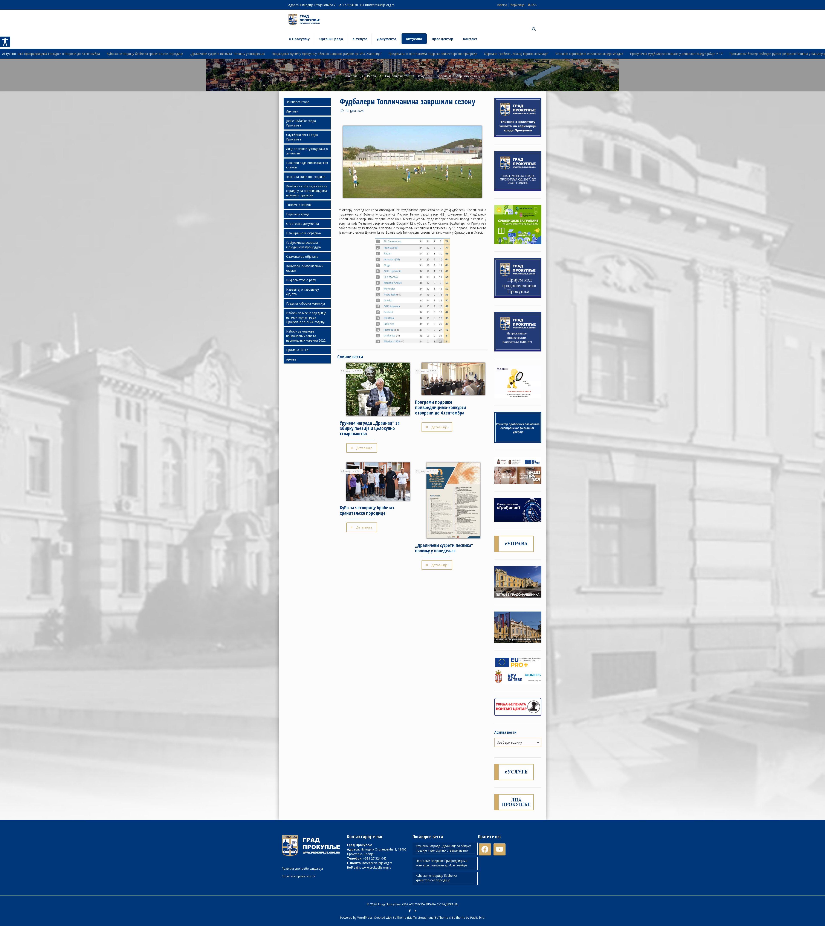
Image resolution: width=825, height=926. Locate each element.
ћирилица (517, 5)
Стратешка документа (302, 224)
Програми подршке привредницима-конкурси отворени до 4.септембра (440, 407)
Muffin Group (417, 917)
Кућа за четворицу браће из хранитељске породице (367, 510)
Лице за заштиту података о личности (307, 151)
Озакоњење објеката (302, 256)
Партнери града (297, 214)
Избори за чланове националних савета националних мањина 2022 (305, 335)
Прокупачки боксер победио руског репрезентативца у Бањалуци (645, 54)
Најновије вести (397, 76)
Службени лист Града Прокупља (302, 137)
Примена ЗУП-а (297, 350)
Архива (291, 359)
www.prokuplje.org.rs (376, 867)
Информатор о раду (301, 280)
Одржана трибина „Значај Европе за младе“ (384, 54)
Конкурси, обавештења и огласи (304, 268)
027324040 (350, 5)
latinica (502, 5)
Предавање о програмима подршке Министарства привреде (301, 54)
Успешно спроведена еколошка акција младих (457, 54)
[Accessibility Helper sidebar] (5, 42)
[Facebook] (409, 911)
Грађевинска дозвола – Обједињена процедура (303, 244)
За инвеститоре (297, 102)
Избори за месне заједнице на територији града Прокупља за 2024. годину (306, 317)
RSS (533, 5)
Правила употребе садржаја (302, 868)
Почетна (351, 76)
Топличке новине (299, 205)
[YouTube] (415, 911)
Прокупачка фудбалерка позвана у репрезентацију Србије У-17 (544, 54)
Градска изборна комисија (305, 303)
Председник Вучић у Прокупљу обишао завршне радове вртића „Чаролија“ (195, 54)
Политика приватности (298, 876)
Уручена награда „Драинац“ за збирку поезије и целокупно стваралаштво (370, 428)
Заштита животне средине (305, 177)
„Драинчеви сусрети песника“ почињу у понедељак (95, 54)
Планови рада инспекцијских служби (307, 165)
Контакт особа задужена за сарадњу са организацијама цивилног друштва (306, 190)
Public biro (477, 917)
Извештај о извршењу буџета (302, 291)
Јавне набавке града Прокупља (301, 123)
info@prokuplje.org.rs (379, 5)
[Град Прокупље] (306, 19)
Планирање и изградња (303, 233)
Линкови (292, 111)
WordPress (365, 917)
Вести (371, 76)
